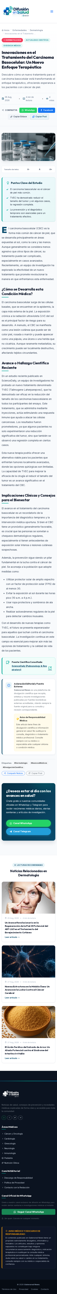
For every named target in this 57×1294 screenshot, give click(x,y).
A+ (51, 169)
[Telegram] (20, 1118)
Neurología (9, 1148)
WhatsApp (30, 110)
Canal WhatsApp (22, 823)
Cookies (34, 1289)
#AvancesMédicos (39, 763)
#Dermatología (20, 763)
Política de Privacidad (14, 1182)
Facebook (48, 110)
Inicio (6, 30)
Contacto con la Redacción (16, 1187)
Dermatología (36, 30)
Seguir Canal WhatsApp (30, 1211)
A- (28, 169)
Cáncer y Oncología (13, 1134)
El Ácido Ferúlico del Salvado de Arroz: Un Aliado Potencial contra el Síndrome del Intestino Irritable (27, 1050)
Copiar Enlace (20, 116)
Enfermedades (20, 30)
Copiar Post (41, 116)
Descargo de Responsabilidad (18, 1178)
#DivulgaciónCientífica (13, 767)
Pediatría (8, 1158)
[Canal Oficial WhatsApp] (4, 1118)
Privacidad (23, 1289)
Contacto (45, 1289)
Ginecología (9, 1143)
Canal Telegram (22, 831)
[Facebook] (9, 1118)
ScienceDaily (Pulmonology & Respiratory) (29, 668)
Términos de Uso (9, 1289)
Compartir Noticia (15, 773)
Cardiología (9, 1138)
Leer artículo (11, 937)
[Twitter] (15, 1118)
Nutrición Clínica (11, 1163)
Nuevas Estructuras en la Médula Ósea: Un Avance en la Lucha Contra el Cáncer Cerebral (27, 989)
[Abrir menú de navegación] (51, 11)
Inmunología (10, 1153)
